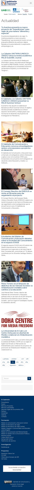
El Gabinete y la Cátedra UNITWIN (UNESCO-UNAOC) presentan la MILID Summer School (16, 101)
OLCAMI (3, 455)
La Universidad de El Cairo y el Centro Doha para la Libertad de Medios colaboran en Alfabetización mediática (16, 334)
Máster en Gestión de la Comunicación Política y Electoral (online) (15, 434)
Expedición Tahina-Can (7, 453)
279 (3, 362)
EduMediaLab (5, 447)
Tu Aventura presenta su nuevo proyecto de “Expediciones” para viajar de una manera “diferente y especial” (15, 30)
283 (22, 362)
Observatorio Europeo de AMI (10, 457)
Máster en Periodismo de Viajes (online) (13, 426)
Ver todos (4, 459)
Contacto (4, 416)
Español (25, 14)
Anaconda (19, 486)
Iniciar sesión (12, 14)
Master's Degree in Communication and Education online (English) (15, 429)
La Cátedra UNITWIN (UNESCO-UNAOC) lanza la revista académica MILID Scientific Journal (16, 56)
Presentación (5, 402)
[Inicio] (9, 3)
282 (17, 362)
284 (26, 362)
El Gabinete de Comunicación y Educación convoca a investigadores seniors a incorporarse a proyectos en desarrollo (17, 147)
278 (27, 359)
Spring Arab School (7, 439)
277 (22, 359)
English (30, 14)
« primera (5, 359)
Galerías (3, 415)
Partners (3, 411)
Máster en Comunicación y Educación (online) (14, 423)
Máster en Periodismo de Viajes (10, 424)
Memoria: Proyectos (7, 406)
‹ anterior (13, 359)
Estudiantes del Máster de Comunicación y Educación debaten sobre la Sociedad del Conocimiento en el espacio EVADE (16, 239)
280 (8, 362)
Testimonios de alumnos (8, 441)
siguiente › (13, 365)
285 (3, 365)
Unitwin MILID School (7, 437)
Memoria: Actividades (7, 407)
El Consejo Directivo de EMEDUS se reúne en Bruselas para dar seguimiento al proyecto (16, 193)
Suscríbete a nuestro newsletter (17, 468)
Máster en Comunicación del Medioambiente (14, 432)
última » (21, 365)
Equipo (3, 404)
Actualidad (4, 413)
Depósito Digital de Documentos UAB (12, 409)
